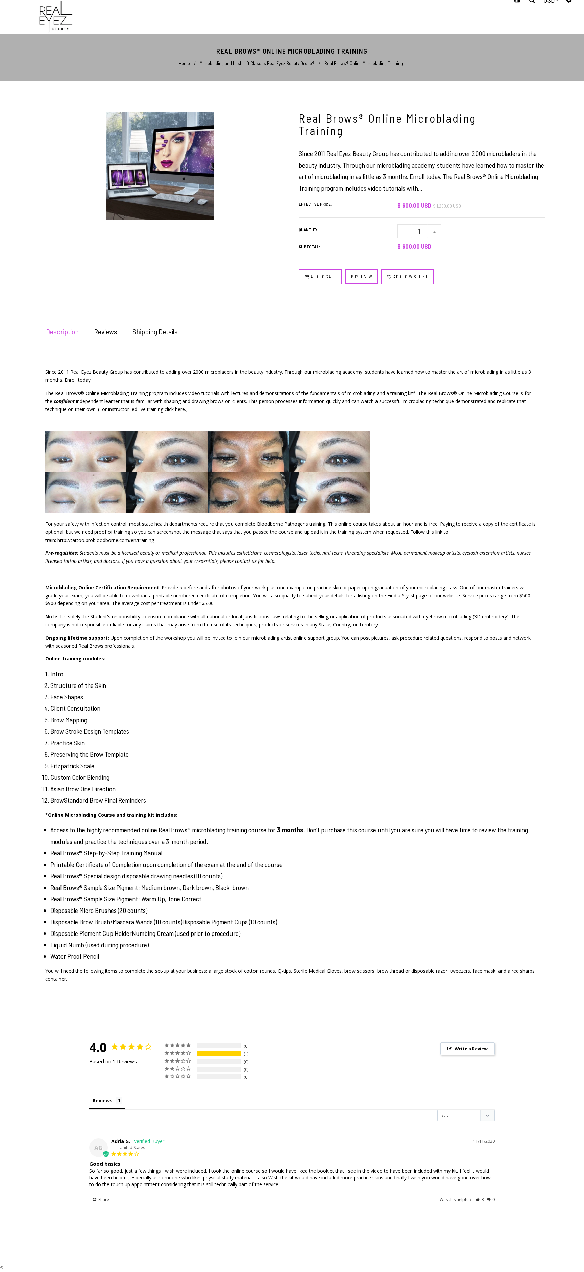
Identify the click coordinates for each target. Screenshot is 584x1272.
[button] (480, 1199)
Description (62, 331)
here (180, 409)
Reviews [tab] (103, 1100)
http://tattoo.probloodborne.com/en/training (105, 540)
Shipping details (155, 331)
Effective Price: (315, 204)
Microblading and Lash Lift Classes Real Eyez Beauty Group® (257, 63)
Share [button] (103, 1199)
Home (184, 63)
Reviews (105, 331)
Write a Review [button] (471, 1049)
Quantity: (309, 229)
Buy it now (361, 276)
